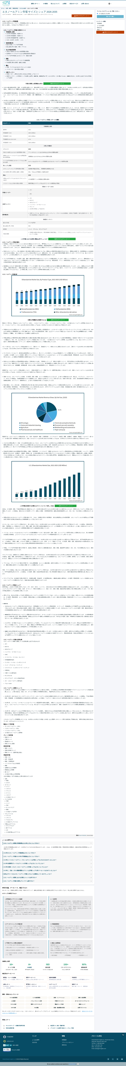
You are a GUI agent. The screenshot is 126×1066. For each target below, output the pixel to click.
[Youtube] (122, 1059)
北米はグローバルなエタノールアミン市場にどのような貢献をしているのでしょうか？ (27, 874)
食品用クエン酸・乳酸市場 (57, 1025)
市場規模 (99, 23)
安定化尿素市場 (10, 1028)
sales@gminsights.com (100, 1048)
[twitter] (112, 1059)
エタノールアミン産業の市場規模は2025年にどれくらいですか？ (21, 843)
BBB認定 (29, 967)
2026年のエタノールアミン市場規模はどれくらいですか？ (19, 853)
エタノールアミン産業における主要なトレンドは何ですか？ (20, 877)
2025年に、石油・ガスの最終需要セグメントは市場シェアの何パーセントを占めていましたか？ (30, 870)
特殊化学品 (15, 8)
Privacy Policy (72, 1064)
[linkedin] (108, 1059)
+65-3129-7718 (98, 1047)
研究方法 (99, 27)
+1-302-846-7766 (98, 1045)
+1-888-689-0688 (100, 1043)
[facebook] (117, 1059)
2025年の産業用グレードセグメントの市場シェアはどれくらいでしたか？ (23, 863)
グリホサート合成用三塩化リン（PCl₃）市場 (62, 1028)
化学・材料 (8, 8)
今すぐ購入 (111, 16)
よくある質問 (100, 25)
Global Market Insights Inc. (9, 1059)
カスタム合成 (23, 8)
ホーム (2, 8)
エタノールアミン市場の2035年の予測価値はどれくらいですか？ (21, 856)
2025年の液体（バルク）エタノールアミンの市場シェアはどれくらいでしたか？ (25, 867)
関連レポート (100, 30)
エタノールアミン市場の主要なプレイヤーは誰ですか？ (18, 881)
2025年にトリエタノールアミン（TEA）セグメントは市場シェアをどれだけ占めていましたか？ (29, 860)
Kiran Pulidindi (82, 835)
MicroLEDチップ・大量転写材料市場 (15, 1025)
